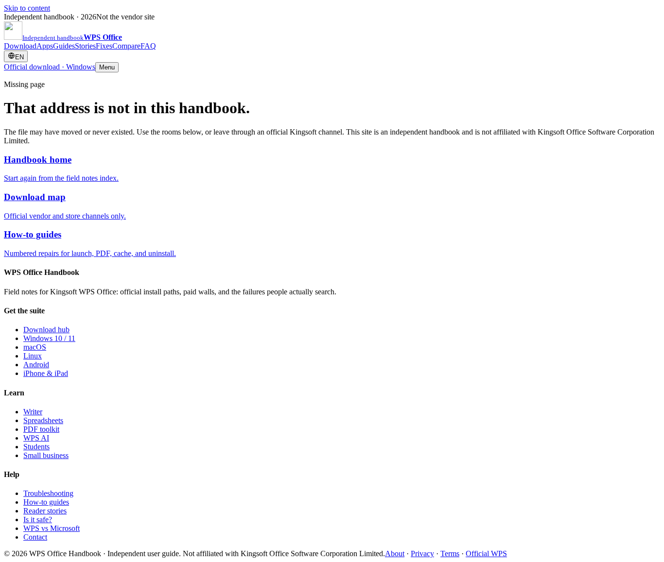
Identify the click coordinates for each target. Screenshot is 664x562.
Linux (32, 356)
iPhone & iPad (45, 373)
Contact (35, 537)
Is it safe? (37, 519)
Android (36, 364)
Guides (64, 46)
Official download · (49, 67)
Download (20, 46)
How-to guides (46, 502)
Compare (126, 46)
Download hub (46, 329)
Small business (46, 455)
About (394, 553)
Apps (44, 46)
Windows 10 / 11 (49, 338)
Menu (107, 67)
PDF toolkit (41, 429)
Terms (449, 553)
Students (36, 447)
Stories (85, 46)
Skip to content (27, 8)
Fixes (104, 46)
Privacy (422, 553)
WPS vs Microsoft (51, 528)
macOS (34, 347)
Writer (32, 412)
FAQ (148, 46)
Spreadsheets (43, 420)
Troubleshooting (48, 493)
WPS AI (36, 438)
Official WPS (486, 553)
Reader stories (45, 511)
